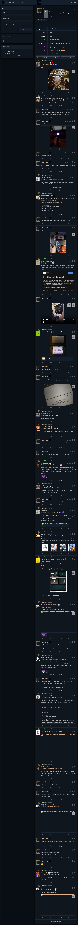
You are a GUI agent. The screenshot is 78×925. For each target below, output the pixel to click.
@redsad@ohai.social (47, 64)
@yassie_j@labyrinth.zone (49, 874)
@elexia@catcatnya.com (48, 428)
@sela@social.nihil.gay (57, 47)
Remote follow (42, 20)
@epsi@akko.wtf (46, 263)
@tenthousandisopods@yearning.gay (52, 659)
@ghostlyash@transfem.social (50, 465)
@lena (46, 109)
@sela (51, 195)
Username (6, 12)
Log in (25, 29)
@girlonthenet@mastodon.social (51, 179)
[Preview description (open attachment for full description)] (73, 71)
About (7, 41)
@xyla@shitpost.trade (53, 332)
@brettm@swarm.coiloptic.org (50, 806)
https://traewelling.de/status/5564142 (52, 202)
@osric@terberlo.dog (47, 889)
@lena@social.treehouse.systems (60, 43)
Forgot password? (8, 25)
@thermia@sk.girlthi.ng (48, 415)
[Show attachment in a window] (73, 305)
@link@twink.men (56, 731)
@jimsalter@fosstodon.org (56, 559)
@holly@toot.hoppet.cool (48, 487)
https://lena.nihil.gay (56, 39)
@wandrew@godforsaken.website (51, 512)
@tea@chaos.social (52, 604)
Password (6, 18)
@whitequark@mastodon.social (50, 697)
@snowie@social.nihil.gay (58, 50)
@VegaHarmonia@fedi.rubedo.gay (51, 100)
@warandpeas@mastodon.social (51, 536)
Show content (57, 187)
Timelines (9, 36)
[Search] (71, 2)
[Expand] (74, 63)
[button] (42, 92)
